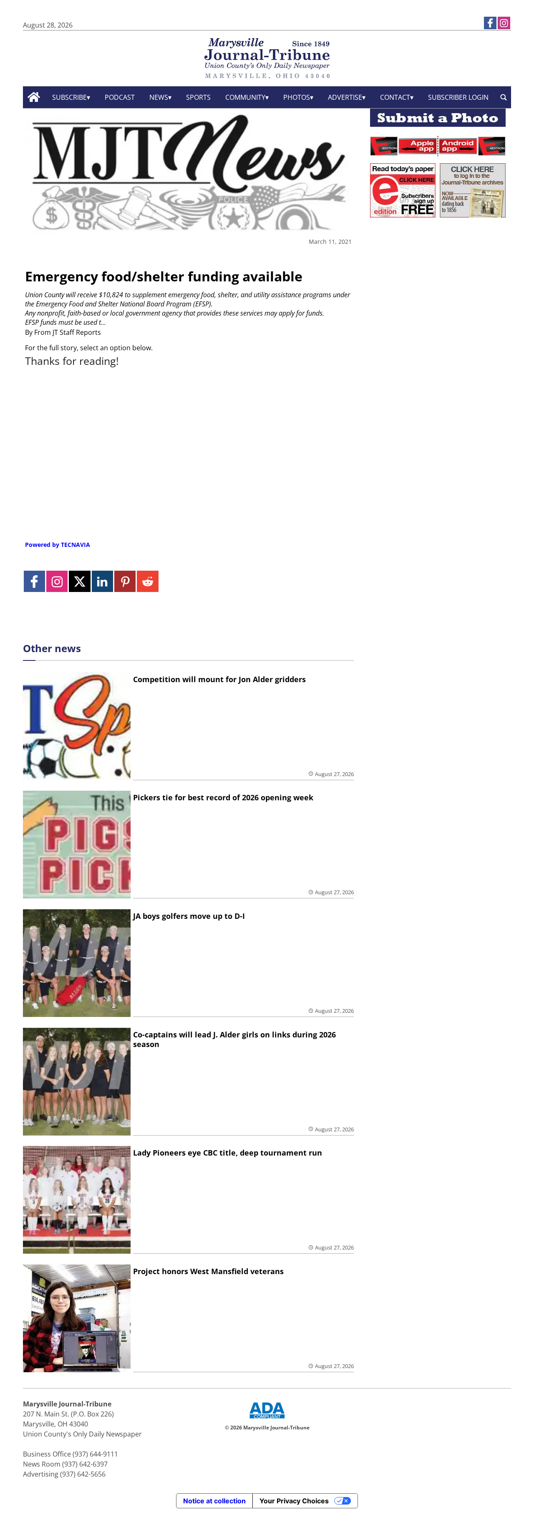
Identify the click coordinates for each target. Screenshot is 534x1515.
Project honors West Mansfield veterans (208, 1271)
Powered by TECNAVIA (57, 545)
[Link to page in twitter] (79, 581)
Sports (198, 97)
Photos (296, 97)
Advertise (345, 97)
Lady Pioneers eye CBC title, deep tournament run (227, 1153)
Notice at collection (214, 1501)
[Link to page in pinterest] (125, 581)
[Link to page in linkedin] (102, 581)
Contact (395, 97)
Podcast (120, 97)
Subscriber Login (458, 97)
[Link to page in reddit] (147, 581)
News (158, 97)
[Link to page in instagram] (504, 23)
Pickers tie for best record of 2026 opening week (223, 797)
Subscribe (69, 97)
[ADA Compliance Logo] (267, 1419)
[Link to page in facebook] (490, 23)
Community (245, 97)
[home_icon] (34, 97)
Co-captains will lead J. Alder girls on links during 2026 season (234, 1039)
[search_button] (503, 97)
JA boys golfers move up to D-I (189, 916)
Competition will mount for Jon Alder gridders (219, 679)
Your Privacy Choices (294, 1501)
